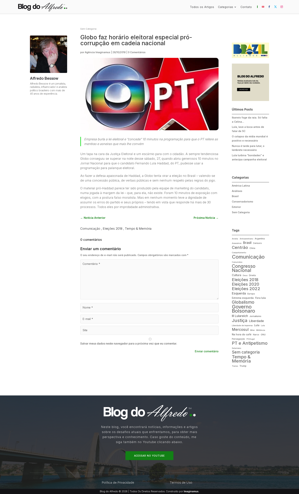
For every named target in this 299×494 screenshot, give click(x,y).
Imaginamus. (191, 491)
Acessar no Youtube (149, 455)
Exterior (236, 206)
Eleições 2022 (246, 289)
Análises (237, 190)
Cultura (236, 275)
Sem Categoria (88, 28)
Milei (252, 330)
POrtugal (251, 339)
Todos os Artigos (202, 7)
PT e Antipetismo (250, 343)
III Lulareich (240, 316)
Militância (260, 330)
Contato (246, 7)
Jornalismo (255, 316)
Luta (263, 325)
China (252, 248)
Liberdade (256, 321)
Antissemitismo (246, 239)
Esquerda (239, 293)
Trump (242, 365)
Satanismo (236, 348)
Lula (256, 325)
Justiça (239, 320)
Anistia (235, 239)
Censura (257, 243)
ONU (263, 334)
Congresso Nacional (243, 268)
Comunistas (237, 262)
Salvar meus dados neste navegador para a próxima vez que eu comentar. (128, 343)
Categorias (225, 7)
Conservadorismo (242, 201)
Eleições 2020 (245, 284)
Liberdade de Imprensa (242, 325)
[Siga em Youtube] (263, 6)
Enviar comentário (207, 351)
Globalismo (243, 302)
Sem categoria (246, 352)
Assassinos (236, 243)
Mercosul (240, 330)
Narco (256, 334)
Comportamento (239, 253)
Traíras (235, 366)
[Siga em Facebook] (269, 6)
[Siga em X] (275, 6)
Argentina (260, 238)
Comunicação (90, 228)
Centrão (240, 247)
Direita (252, 275)
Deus (245, 275)
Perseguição (238, 339)
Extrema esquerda (243, 298)
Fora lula (260, 297)
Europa (251, 293)
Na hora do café (241, 334)
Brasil (235, 196)
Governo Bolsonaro (243, 309)
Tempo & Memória (138, 228)
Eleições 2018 (112, 228)
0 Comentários (137, 52)
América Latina (241, 185)
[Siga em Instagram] (281, 6)
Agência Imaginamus (97, 52)
